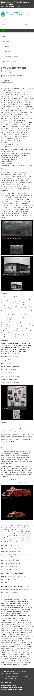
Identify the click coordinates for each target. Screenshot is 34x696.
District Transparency (9, 685)
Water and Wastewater (9, 39)
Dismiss (30, 2)
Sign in (20, 689)
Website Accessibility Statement (12, 687)
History (7, 46)
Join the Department (10, 44)
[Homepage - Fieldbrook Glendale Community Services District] (17, 13)
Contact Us (6, 20)
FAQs (4, 64)
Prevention (8, 51)
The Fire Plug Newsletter (12, 56)
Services (3, 36)
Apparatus (8, 49)
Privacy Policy (6, 682)
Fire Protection (7, 41)
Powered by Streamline (9, 689)
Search (27, 24)
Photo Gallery (9, 54)
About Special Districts (9, 61)
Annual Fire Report (10, 59)
